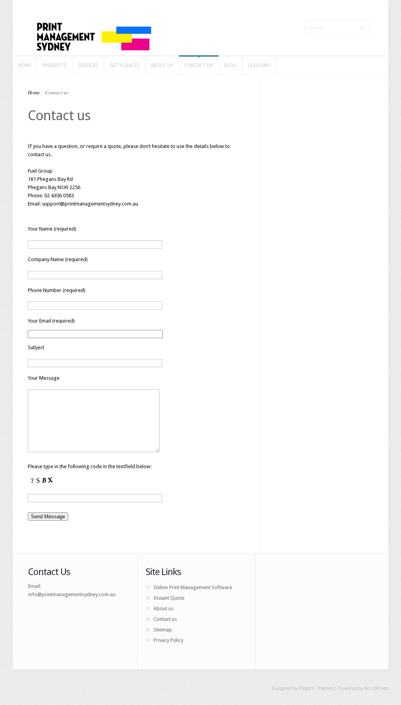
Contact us (165, 619)
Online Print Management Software (193, 587)
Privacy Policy (168, 640)
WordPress (376, 688)
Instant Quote (169, 598)
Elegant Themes (316, 688)
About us (163, 608)
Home (34, 92)
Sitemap (163, 630)
